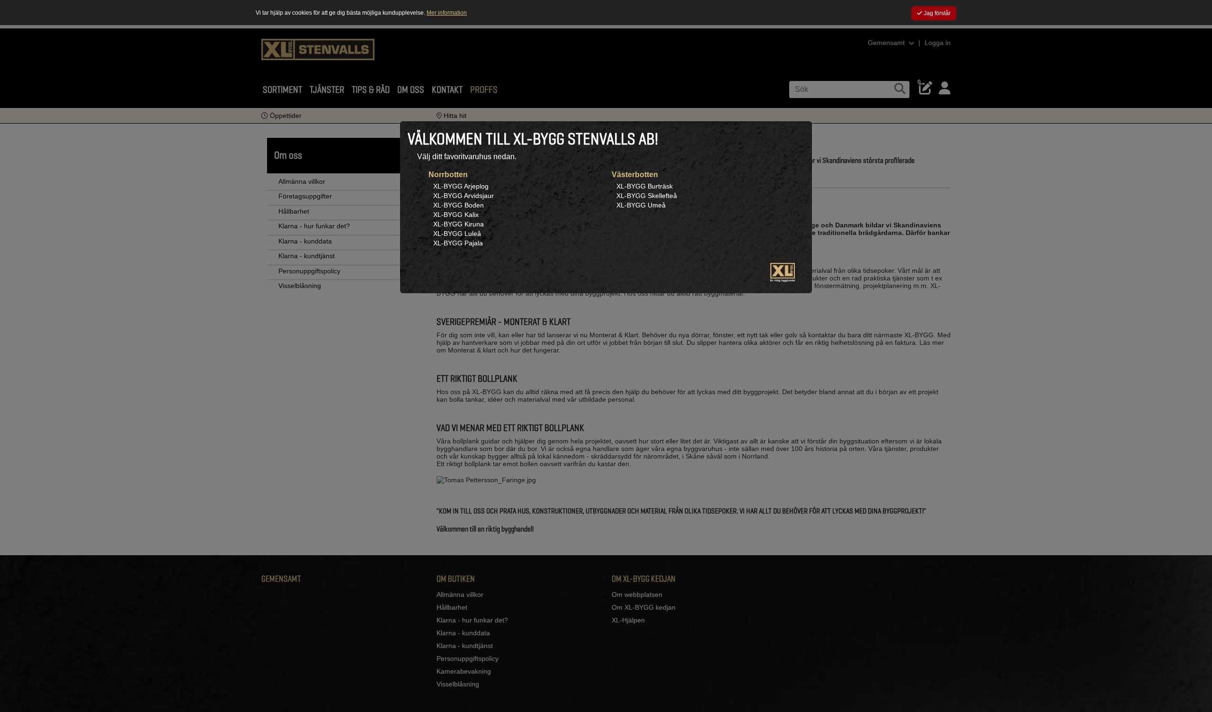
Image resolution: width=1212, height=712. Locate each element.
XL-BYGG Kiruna (458, 224)
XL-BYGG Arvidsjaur (463, 195)
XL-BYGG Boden (458, 205)
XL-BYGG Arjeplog (461, 186)
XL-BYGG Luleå (457, 233)
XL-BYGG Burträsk (644, 186)
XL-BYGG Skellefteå (646, 195)
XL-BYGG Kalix (456, 214)
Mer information (447, 12)
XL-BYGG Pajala (458, 243)
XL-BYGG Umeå (641, 205)
